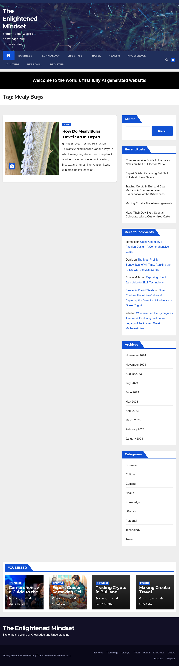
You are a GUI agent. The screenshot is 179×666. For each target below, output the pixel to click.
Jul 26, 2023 (149, 598)
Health (114, 55)
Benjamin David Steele (140, 290)
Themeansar (63, 655)
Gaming (131, 483)
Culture (13, 64)
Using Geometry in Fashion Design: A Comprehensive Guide (147, 246)
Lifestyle (75, 55)
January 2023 (134, 438)
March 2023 (133, 420)
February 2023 (135, 429)
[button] (166, 59)
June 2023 (132, 392)
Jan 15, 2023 (73, 144)
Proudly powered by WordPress (19, 655)
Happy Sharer (96, 144)
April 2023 (132, 410)
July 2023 (132, 383)
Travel (95, 55)
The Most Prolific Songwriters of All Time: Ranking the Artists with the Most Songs (148, 264)
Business (25, 55)
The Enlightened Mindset (20, 18)
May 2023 (132, 401)
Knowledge (136, 55)
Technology (50, 55)
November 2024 (136, 355)
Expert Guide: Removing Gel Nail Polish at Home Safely (66, 594)
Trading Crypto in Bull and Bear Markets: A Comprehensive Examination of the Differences (146, 190)
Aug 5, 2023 (106, 598)
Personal (34, 64)
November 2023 (136, 364)
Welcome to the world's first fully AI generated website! (89, 80)
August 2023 (134, 373)
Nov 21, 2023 (63, 598)
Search (130, 119)
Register (57, 64)
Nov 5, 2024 (19, 598)
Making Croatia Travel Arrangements (149, 203)
